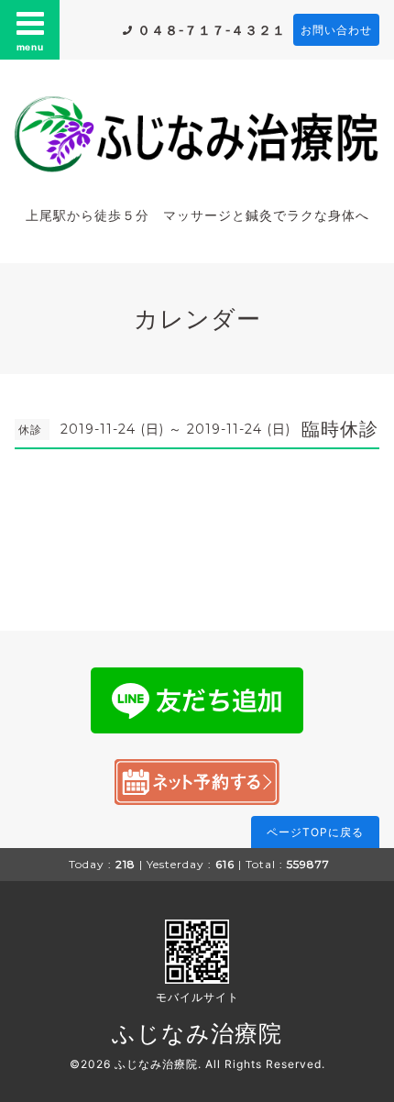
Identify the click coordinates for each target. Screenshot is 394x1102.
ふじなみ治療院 (197, 1033)
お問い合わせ (336, 30)
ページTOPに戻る (315, 832)
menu (30, 46)
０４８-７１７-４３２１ (211, 30)
